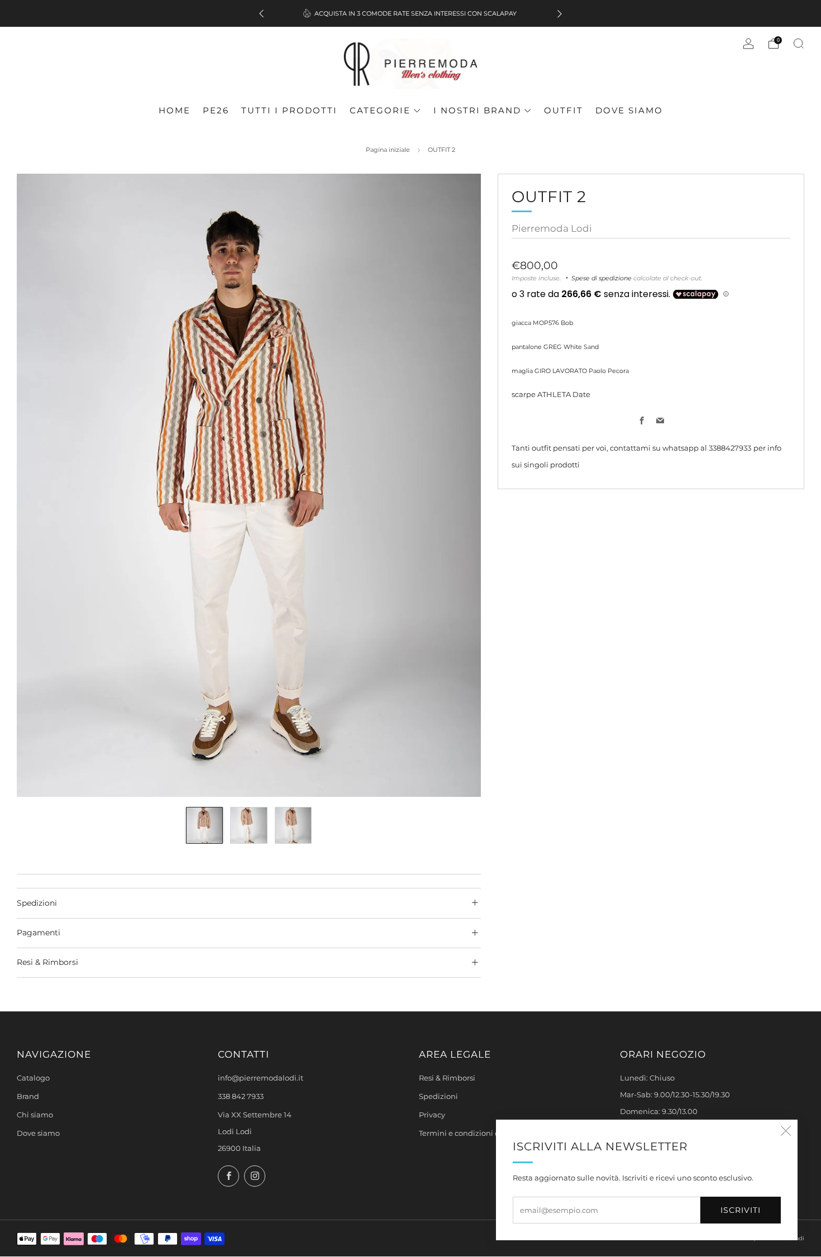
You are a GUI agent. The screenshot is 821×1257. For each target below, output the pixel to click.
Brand (28, 1096)
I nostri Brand (477, 110)
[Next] (559, 13)
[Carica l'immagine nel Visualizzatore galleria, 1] (204, 825)
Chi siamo (35, 1115)
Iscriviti (740, 1210)
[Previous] (261, 13)
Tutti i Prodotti (289, 110)
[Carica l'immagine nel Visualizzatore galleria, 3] (293, 825)
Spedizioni (438, 1096)
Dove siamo (629, 110)
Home (174, 110)
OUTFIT (563, 110)
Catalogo (33, 1078)
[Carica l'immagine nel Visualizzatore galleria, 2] (249, 825)
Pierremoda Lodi (552, 227)
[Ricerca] (798, 43)
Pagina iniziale (388, 150)
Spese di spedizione (601, 277)
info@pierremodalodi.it (260, 1078)
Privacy (432, 1115)
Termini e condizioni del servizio (477, 1133)
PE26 (216, 110)
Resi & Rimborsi (447, 1078)
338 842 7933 (241, 1096)
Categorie (380, 110)
